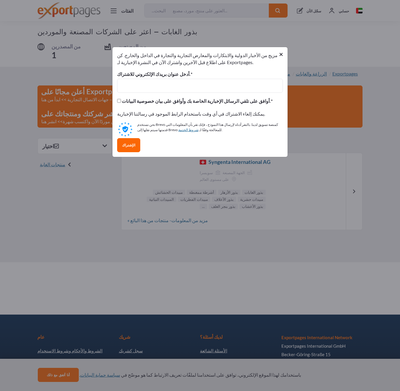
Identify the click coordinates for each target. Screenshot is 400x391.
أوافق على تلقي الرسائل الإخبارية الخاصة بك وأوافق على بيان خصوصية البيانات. (196, 101)
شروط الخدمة (188, 130)
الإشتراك (128, 145)
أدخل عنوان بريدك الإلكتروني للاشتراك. (154, 74)
